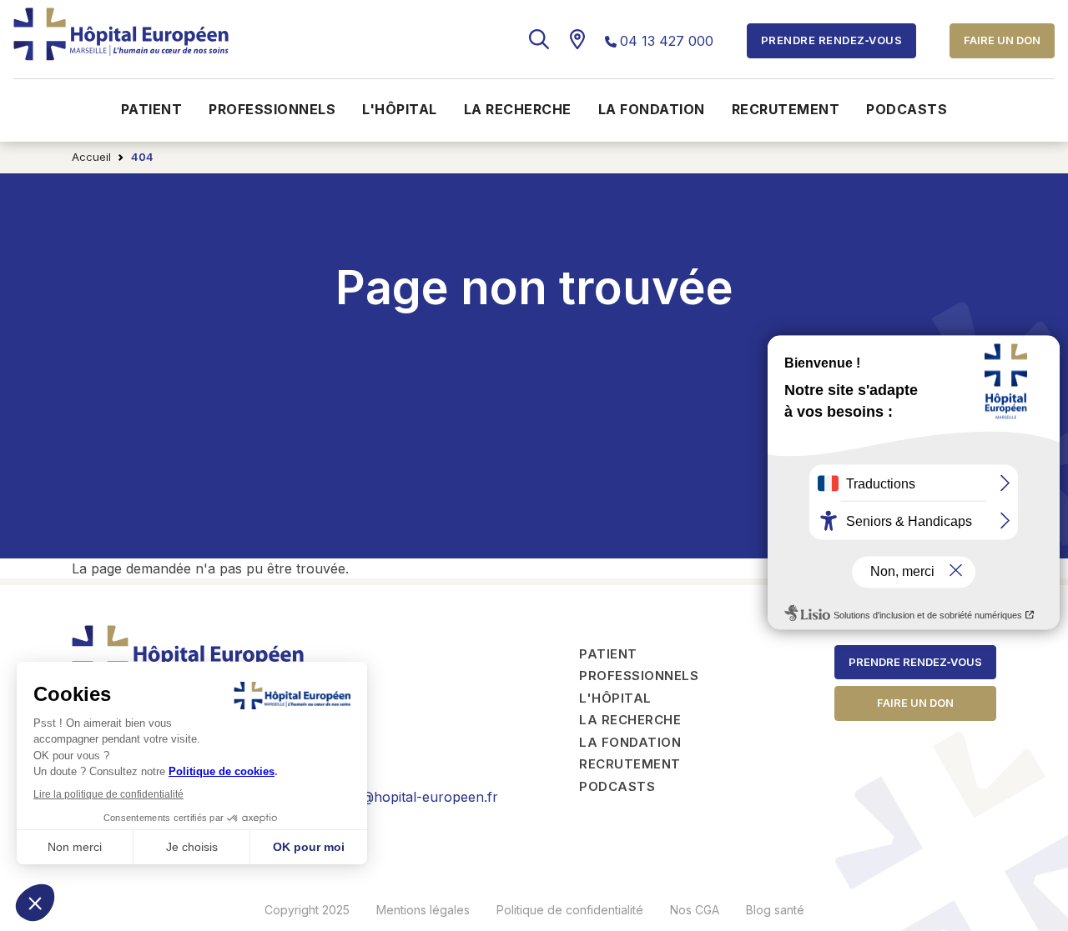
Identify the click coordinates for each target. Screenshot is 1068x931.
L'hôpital (399, 109)
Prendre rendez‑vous (915, 661)
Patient (152, 109)
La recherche (518, 109)
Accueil (91, 156)
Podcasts (906, 109)
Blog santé (775, 910)
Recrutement (786, 109)
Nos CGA (694, 910)
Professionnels (272, 109)
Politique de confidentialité (569, 910)
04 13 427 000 (666, 41)
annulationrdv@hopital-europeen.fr (386, 796)
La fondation (651, 109)
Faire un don (1002, 40)
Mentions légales (423, 910)
